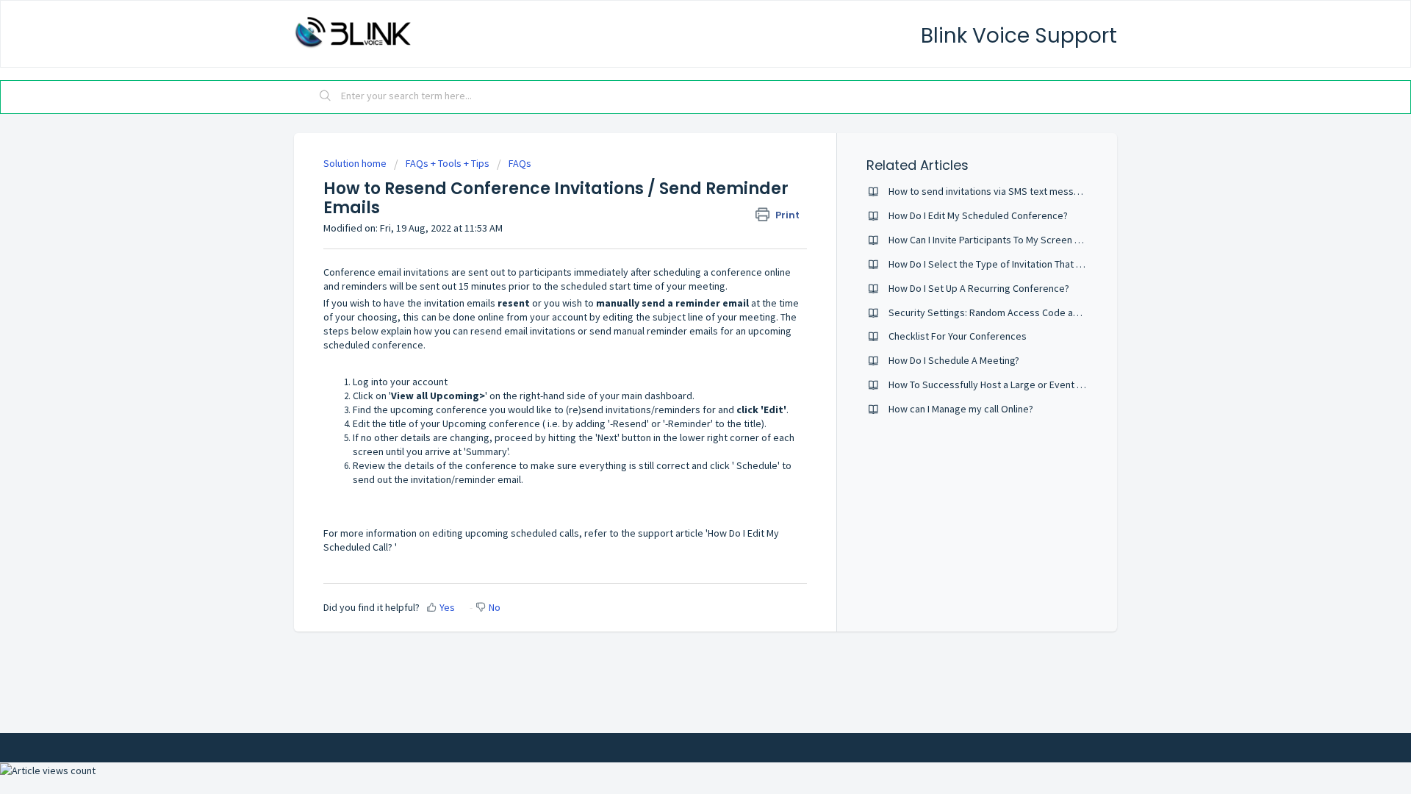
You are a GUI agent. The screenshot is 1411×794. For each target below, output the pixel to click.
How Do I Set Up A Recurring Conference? (978, 288)
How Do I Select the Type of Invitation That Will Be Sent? (1010, 264)
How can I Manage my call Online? (960, 408)
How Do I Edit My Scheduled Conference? (978, 215)
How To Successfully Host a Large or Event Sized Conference (1022, 384)
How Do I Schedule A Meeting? (953, 360)
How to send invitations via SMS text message (989, 191)
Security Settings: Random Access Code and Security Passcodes (1031, 312)
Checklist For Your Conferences (957, 336)
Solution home (356, 163)
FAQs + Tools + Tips (447, 163)
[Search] (325, 97)
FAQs (520, 163)
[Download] (678, 203)
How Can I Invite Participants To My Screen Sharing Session (1016, 239)
